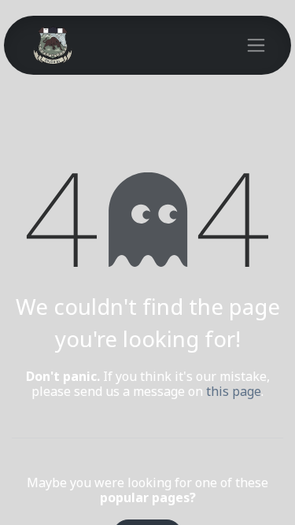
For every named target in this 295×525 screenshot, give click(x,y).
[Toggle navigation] (256, 45)
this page (233, 392)
